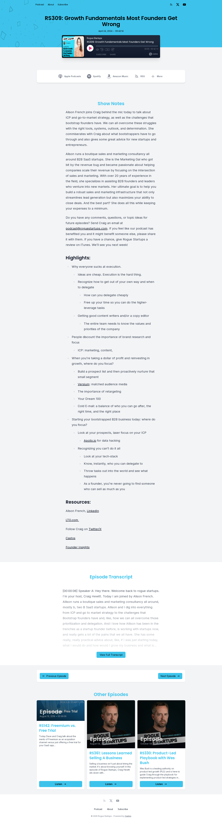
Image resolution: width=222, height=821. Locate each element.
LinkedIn (93, 511)
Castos (70, 538)
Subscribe (63, 4)
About (51, 4)
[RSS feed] (171, 4)
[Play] (90, 48)
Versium (83, 384)
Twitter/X (95, 529)
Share (113, 54)
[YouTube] (184, 4)
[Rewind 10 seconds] (101, 49)
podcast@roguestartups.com (86, 228)
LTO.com (72, 520)
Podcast (39, 4)
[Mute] (97, 49)
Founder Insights (78, 547)
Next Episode (168, 676)
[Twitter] (177, 4)
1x (107, 49)
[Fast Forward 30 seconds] (112, 49)
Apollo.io (90, 440)
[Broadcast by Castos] (153, 54)
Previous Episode (56, 676)
